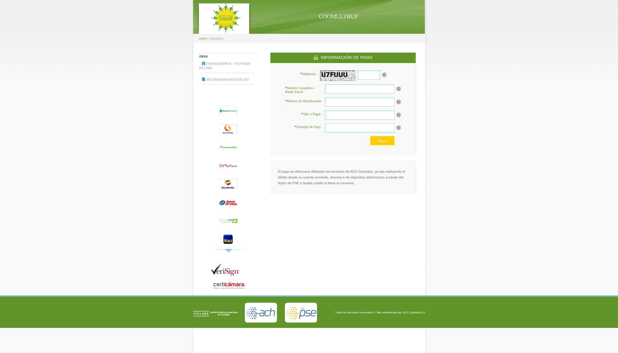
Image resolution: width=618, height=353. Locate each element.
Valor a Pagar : (312, 114)
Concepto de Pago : (309, 127)
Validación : (309, 74)
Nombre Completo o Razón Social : (299, 90)
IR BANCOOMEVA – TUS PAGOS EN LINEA (224, 66)
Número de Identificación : (303, 103)
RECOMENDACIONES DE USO (228, 79)
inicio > (204, 38)
